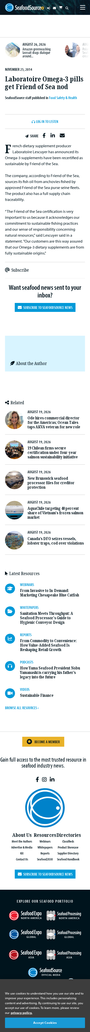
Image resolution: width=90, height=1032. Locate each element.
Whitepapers (45, 847)
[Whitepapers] (12, 611)
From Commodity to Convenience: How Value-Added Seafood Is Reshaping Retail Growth (48, 645)
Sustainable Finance (37, 695)
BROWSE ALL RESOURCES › (21, 707)
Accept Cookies (45, 1023)
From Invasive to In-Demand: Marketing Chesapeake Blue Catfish (49, 593)
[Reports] (12, 639)
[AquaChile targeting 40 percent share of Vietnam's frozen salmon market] (14, 510)
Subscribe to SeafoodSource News (47, 307)
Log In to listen (47, 121)
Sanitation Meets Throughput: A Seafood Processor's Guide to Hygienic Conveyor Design (46, 618)
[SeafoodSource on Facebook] (37, 779)
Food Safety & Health (63, 97)
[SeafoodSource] (23, 7)
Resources (45, 835)
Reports (45, 853)
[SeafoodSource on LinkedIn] (52, 779)
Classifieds (68, 841)
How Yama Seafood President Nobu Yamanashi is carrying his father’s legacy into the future (50, 672)
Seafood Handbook (68, 859)
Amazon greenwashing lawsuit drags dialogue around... (36, 52)
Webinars (45, 841)
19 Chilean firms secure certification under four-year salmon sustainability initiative (53, 452)
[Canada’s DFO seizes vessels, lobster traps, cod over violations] (14, 540)
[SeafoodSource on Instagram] (44, 779)
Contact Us (22, 859)
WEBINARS (27, 584)
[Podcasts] (12, 666)
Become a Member (47, 741)
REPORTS (26, 634)
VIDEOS (25, 689)
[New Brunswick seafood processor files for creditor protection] (14, 480)
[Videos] (12, 693)
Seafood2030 (45, 859)
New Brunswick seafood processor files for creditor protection (51, 483)
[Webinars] (12, 588)
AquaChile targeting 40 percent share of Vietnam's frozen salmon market (55, 513)
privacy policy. (21, 1013)
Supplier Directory (68, 853)
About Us (22, 835)
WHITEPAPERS (29, 607)
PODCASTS (26, 662)
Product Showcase (68, 847)
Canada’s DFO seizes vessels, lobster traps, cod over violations (56, 541)
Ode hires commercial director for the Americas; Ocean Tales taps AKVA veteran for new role (54, 422)
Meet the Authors (22, 841)
